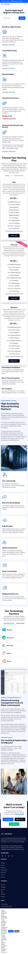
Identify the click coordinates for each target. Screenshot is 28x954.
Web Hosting (4, 870)
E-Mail (2, 865)
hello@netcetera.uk (18, 1)
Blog (2, 891)
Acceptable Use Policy (6, 906)
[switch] (11, 175)
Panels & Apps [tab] (20, 623)
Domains (3, 863)
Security (3, 877)
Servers (3, 874)
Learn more (3, 952)
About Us (3, 884)
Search (22, 18)
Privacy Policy (4, 904)
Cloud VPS (3, 872)
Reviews (3, 889)
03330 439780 (6, 1)
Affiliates (3, 887)
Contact (3, 896)
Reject (17, 931)
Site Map (3, 894)
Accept (11, 931)
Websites (3, 867)
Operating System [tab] (8, 623)
